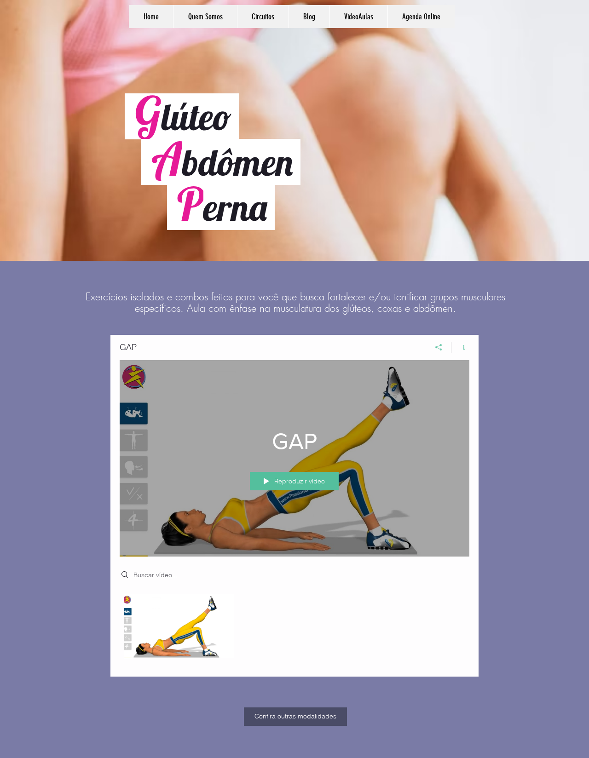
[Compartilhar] (438, 347)
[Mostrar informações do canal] (460, 347)
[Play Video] (179, 626)
